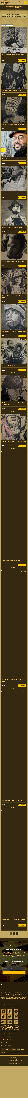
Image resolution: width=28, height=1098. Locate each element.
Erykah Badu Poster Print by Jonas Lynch (13, 124)
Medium (16, 1016)
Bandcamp (3, 1022)
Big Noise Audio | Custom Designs (14, 6)
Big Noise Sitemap (7, 1045)
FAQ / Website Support (7, 1033)
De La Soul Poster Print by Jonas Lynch (12, 365)
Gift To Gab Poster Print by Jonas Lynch (13, 159)
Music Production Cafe (7, 1039)
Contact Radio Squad (7, 1042)
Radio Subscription (7, 1004)
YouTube (16, 1011)
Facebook (9, 1011)
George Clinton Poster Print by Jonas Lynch (14, 441)
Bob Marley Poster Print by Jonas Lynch (12, 90)
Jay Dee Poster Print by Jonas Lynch (12, 227)
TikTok (3, 1016)
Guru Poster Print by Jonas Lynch (11, 193)
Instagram (3, 1011)
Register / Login (6, 1001)
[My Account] (22, 2)
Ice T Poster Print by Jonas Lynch (11, 560)
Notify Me (13, 372)
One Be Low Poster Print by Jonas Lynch (13, 261)
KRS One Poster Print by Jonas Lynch (12, 800)
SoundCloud (9, 1022)
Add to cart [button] (23, 60)
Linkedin (16, 1022)
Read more (23, 370)
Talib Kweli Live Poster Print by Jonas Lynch (14, 331)
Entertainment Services (8, 1036)
